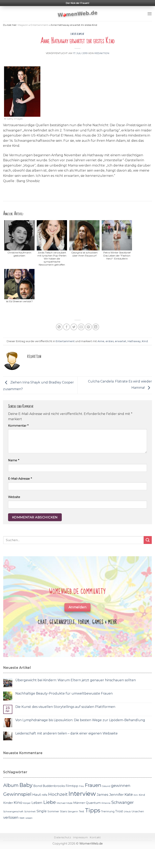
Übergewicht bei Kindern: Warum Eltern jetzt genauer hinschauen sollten (75, 680)
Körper (27, 803)
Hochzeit (58, 794)
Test (81, 811)
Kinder (8, 803)
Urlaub (127, 811)
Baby (25, 785)
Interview (82, 793)
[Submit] (148, 540)
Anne (100, 341)
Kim (136, 795)
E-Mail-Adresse (20, 478)
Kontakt (95, 837)
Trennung (107, 811)
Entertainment (39, 24)
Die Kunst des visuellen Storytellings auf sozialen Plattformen (65, 707)
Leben (36, 803)
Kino (18, 802)
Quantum (93, 803)
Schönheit (30, 811)
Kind (145, 341)
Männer (79, 803)
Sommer (53, 811)
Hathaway (134, 341)
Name (13, 460)
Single (42, 811)
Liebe (49, 802)
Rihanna (106, 803)
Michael (61, 803)
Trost (119, 811)
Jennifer (116, 794)
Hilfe (44, 794)
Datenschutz (62, 837)
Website (14, 497)
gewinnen (120, 785)
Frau (81, 786)
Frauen (93, 785)
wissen (28, 818)
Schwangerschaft (13, 811)
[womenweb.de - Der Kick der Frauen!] (77, 14)
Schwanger (122, 802)
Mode (69, 803)
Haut (36, 794)
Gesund (106, 786)
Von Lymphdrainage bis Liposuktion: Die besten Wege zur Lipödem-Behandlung (80, 720)
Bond (37, 786)
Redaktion (101, 53)
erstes (110, 341)
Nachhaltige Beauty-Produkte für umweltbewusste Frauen (64, 693)
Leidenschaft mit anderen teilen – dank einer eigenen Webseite (66, 733)
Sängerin (73, 811)
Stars (63, 811)
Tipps (92, 810)
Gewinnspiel (17, 794)
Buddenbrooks (54, 786)
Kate (129, 794)
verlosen (11, 817)
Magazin (23, 24)
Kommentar (18, 425)
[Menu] (149, 14)
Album (11, 785)
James (102, 794)
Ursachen (138, 811)
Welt (22, 818)
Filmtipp (72, 786)
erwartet (120, 341)
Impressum (80, 837)
